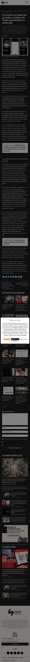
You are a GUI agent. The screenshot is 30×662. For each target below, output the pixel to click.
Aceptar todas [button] (7, 339)
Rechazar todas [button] (15, 339)
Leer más (23, 335)
